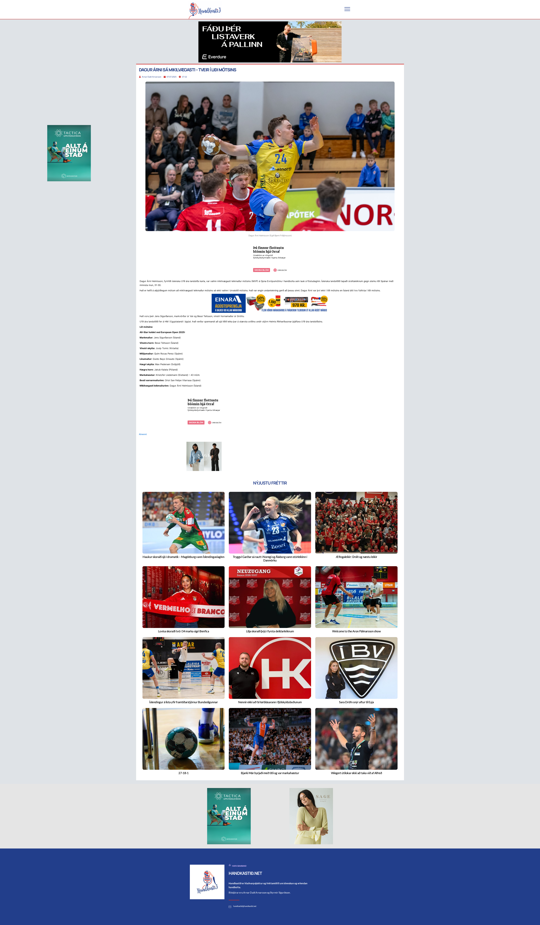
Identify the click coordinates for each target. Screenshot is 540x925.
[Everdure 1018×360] (270, 41)
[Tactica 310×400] (69, 152)
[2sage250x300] (204, 456)
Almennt (143, 434)
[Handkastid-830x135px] (270, 303)
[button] (347, 9)
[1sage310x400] (311, 815)
